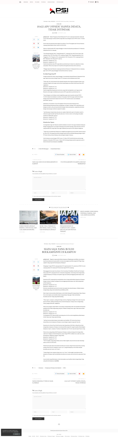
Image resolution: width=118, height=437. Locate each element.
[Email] (83, 154)
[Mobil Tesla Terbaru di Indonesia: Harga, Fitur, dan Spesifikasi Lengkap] (49, 217)
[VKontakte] (38, 47)
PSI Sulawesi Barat (74, 436)
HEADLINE (59, 23)
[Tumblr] (38, 43)
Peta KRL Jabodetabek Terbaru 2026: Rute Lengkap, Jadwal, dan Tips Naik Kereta (36, 65)
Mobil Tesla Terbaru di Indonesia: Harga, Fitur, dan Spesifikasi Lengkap (48, 227)
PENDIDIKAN (33, 222)
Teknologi (54, 222)
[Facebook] (88, 2)
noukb (55, 32)
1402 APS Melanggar (44, 148)
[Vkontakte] (92, 2)
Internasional (70, 221)
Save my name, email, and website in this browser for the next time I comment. (47, 196)
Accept (16, 434)
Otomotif (48, 222)
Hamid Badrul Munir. (55, 148)
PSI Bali (30, 436)
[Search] (98, 2)
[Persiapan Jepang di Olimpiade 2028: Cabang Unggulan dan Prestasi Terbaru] (69, 217)
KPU (64, 367)
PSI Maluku (87, 436)
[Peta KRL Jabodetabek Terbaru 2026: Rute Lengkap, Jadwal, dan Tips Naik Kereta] (36, 58)
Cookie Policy (16, 431)
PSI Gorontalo (67, 436)
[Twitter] (90, 2)
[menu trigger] (21, 2)
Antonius (41, 367)
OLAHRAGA (63, 222)
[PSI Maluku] (59, 10)
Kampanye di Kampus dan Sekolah (53, 367)
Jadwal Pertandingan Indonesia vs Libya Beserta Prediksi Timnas (36, 287)
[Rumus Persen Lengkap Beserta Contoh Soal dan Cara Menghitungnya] (28, 217)
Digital (21, 222)
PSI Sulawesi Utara (43, 436)
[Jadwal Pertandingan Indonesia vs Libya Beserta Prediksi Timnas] (36, 280)
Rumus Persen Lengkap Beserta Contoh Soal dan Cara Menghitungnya (28, 227)
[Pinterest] (34, 43)
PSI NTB (33, 436)
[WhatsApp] (93, 2)
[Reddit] (34, 47)
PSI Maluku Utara (81, 436)
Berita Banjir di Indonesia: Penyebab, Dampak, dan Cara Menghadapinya (89, 213)
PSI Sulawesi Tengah (51, 436)
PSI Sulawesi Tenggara (60, 436)
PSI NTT (37, 436)
